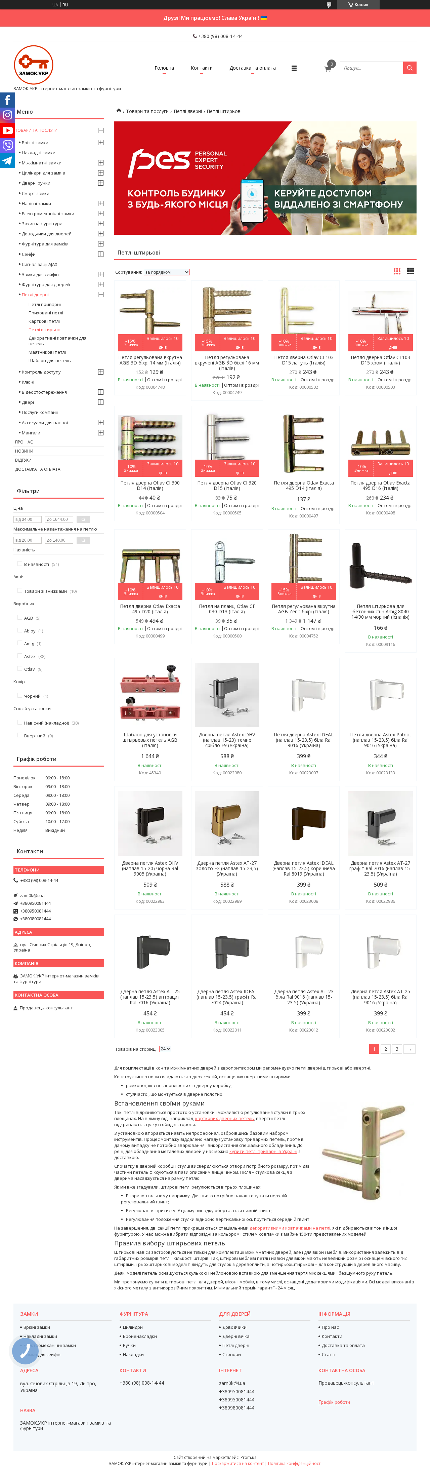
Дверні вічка (236, 1336)
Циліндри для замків (43, 173)
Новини (24, 451)
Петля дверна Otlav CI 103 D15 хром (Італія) (380, 360)
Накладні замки (38, 153)
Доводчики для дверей (47, 234)
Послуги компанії (40, 412)
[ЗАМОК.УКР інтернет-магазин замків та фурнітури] (33, 65)
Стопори (231, 1354)
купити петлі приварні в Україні (263, 1151)
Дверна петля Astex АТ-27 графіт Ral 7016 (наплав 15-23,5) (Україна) (380, 868)
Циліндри (133, 1327)
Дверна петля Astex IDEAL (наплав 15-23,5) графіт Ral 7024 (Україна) (227, 997)
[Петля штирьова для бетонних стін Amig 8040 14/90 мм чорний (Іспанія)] (380, 566)
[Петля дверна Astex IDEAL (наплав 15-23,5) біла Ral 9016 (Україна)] (303, 695)
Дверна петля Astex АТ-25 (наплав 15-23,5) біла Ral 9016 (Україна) (380, 997)
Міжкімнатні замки (41, 163)
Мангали (31, 433)
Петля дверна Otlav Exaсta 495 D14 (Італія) (304, 485)
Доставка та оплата (252, 68)
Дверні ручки (36, 183)
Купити (173, 298)
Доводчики (234, 1327)
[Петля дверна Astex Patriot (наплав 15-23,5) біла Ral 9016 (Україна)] (380, 695)
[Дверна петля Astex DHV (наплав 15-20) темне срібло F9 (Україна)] (227, 695)
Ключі (28, 382)
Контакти (202, 68)
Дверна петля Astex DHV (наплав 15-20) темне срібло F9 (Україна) (227, 740)
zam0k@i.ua (32, 895)
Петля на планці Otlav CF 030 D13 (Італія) (227, 609)
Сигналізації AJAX (39, 264)
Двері (28, 402)
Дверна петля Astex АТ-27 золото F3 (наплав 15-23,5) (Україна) (227, 868)
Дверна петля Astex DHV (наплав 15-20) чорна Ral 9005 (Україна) (150, 868)
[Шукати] (410, 68)
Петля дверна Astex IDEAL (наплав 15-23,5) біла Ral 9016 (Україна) (304, 740)
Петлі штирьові (45, 329)
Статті (328, 1354)
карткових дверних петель (224, 1118)
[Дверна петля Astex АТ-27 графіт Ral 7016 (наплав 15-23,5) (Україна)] (380, 823)
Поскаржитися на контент (238, 1463)
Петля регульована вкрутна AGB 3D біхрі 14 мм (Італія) (150, 360)
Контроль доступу (41, 372)
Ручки (129, 1345)
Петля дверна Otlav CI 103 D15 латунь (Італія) (304, 360)
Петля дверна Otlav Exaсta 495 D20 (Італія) (150, 609)
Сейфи (29, 254)
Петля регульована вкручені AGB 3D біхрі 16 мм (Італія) (227, 363)
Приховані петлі (46, 313)
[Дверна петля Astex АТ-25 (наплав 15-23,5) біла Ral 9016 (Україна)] (380, 951)
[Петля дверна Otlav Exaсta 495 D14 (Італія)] (303, 443)
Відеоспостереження (44, 392)
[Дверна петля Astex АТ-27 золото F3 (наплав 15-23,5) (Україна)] (227, 823)
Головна (164, 68)
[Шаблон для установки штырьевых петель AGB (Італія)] (150, 695)
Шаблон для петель (50, 360)
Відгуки (23, 460)
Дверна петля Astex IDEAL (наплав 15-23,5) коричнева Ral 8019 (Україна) (303, 868)
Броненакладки (140, 1336)
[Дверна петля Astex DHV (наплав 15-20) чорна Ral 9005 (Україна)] (150, 823)
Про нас (24, 442)
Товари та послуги (147, 111)
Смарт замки (35, 193)
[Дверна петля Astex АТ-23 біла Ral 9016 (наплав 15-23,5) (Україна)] (303, 951)
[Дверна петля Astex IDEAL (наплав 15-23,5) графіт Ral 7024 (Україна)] (227, 951)
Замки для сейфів (40, 274)
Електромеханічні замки (48, 213)
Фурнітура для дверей (46, 284)
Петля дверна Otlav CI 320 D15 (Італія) (227, 485)
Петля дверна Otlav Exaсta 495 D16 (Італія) (380, 485)
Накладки (133, 1354)
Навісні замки (36, 203)
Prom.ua (249, 1457)
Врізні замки (35, 143)
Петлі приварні (45, 304)
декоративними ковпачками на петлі (290, 1228)
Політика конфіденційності (294, 1463)
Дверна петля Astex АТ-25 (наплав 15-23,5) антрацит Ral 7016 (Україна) (150, 997)
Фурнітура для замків (45, 244)
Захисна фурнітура (42, 224)
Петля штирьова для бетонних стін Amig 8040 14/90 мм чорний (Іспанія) (380, 612)
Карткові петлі (44, 321)
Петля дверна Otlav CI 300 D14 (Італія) (150, 485)
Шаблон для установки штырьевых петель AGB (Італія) (150, 740)
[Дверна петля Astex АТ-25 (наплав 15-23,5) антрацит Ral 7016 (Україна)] (150, 951)
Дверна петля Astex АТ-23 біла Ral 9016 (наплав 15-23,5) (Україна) (304, 997)
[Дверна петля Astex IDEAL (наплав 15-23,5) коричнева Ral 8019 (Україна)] (303, 823)
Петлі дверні (188, 111)
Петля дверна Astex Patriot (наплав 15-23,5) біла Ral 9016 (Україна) (380, 740)
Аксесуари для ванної (45, 423)
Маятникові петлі (47, 352)
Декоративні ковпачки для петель (57, 341)
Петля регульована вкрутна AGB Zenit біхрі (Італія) (304, 609)
